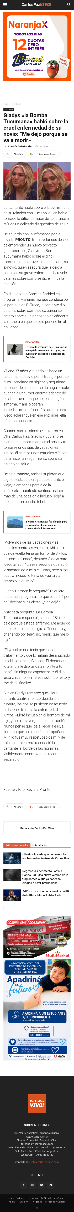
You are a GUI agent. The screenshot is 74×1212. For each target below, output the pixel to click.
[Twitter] (41, 1185)
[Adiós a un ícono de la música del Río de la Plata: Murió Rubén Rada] (12, 895)
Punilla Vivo (24, 1201)
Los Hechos (32, 1198)
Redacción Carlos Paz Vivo (20, 146)
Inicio (5, 103)
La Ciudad (46, 1198)
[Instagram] (32, 1185)
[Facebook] (23, 1185)
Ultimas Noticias (16, 1198)
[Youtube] (50, 1185)
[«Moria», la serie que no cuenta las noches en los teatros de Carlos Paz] (12, 858)
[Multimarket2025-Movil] (37, 957)
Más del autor (40, 845)
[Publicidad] (37, 46)
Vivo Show (16, 103)
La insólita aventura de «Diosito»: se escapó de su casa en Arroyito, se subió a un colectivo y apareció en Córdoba (46, 352)
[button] (69, 4)
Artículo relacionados (17, 845)
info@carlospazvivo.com (45, 1162)
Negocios (37, 1201)
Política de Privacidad (55, 1201)
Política (12, 1201)
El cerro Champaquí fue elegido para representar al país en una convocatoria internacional (46, 525)
